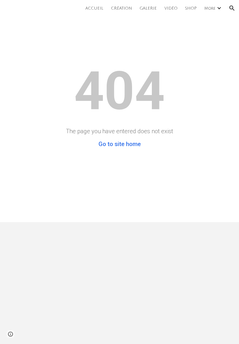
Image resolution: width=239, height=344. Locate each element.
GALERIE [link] (148, 8)
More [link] (209, 8)
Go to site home (120, 144)
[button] (232, 8)
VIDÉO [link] (171, 8)
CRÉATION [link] (121, 8)
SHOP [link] (191, 8)
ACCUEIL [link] (94, 8)
